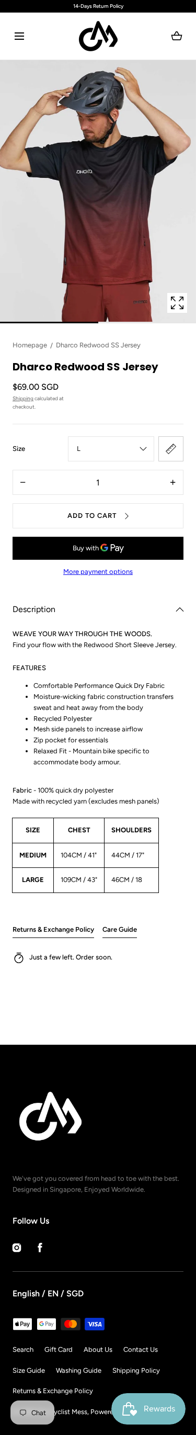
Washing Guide (78, 1370)
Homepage (30, 345)
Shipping (23, 398)
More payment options (98, 571)
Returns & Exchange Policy (53, 929)
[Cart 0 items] (176, 36)
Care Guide (119, 929)
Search (23, 1349)
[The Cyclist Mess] (98, 36)
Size (19, 449)
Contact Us (140, 1349)
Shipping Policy (136, 1370)
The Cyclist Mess (62, 1412)
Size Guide (29, 1370)
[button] (19, 36)
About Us (98, 1349)
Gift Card (58, 1349)
